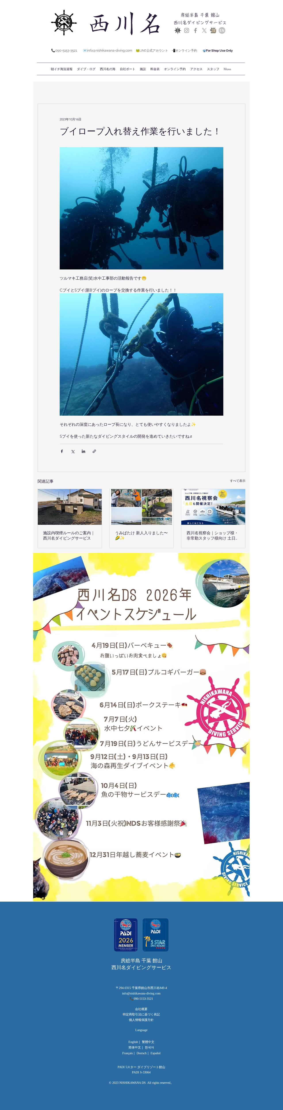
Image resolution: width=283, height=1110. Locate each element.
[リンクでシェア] (94, 451)
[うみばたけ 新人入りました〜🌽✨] (142, 507)
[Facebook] (195, 30)
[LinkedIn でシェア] (83, 451)
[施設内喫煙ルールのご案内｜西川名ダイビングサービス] (70, 507)
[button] (155, 69)
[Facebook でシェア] (62, 451)
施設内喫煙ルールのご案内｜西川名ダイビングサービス (69, 535)
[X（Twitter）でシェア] (73, 451)
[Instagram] (186, 30)
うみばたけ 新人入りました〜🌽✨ (141, 535)
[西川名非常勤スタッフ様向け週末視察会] (213, 507)
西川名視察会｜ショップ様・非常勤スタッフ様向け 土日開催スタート (213, 536)
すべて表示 (237, 481)
